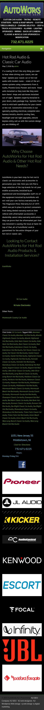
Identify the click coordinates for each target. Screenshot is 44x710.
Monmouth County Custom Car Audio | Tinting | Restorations (22, 10)
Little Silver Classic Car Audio (19, 371)
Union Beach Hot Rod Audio (26, 418)
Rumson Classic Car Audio (21, 403)
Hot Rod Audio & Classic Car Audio (16, 59)
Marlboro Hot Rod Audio (17, 379)
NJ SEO (13, 701)
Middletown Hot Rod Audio (26, 385)
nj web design (26, 704)
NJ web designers (25, 701)
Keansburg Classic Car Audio (13, 365)
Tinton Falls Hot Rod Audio (18, 415)
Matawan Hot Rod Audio (19, 382)
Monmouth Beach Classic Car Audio (15, 388)
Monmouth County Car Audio (14, 317)
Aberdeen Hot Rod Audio (25, 335)
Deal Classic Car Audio (27, 344)
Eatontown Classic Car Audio (25, 347)
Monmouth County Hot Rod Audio (23, 394)
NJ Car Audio (22, 299)
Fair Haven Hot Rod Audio (17, 353)
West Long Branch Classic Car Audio (15, 421)
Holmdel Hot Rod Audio (25, 362)
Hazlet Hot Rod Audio (18, 356)
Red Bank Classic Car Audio (18, 400)
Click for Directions (22, 444)
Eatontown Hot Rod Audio (12, 350)
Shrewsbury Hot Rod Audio (12, 412)
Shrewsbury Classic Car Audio (25, 409)
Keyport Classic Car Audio (17, 368)
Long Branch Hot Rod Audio (12, 376)
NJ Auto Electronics (22, 305)
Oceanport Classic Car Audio (13, 397)
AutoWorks (6, 266)
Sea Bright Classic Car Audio (21, 406)
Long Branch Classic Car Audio (25, 373)
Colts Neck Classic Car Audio (25, 341)
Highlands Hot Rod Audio (20, 359)
